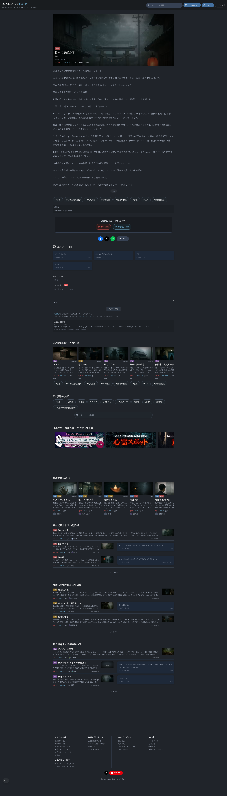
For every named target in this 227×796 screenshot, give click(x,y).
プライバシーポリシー (126, 746)
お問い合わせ (123, 749)
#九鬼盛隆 (91, 199)
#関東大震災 (159, 199)
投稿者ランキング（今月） (65, 763)
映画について (93, 746)
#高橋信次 (105, 199)
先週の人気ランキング (63, 749)
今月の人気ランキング (63, 752)
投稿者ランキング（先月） (65, 766)
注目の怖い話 (60, 741)
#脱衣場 (159, 402)
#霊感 (57, 199)
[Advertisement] (113, 461)
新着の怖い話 (60, 743)
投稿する (151, 746)
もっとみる (113, 572)
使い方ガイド (123, 741)
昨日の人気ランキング (63, 746)
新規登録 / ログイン (155, 749)
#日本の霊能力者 (73, 199)
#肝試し (58, 402)
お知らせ (151, 743)
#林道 (70, 402)
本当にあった (14, 4)
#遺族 (136, 402)
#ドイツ (93, 402)
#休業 (147, 402)
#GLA (145, 199)
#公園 (81, 402)
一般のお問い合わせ (95, 749)
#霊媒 (135, 199)
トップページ (153, 741)
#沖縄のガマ (122, 402)
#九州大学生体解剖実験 (65, 408)
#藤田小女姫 (121, 199)
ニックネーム (58, 276)
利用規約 (57, 314)
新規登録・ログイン (85, 316)
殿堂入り (58, 755)
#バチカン (107, 402)
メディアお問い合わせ (96, 743)
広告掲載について (94, 741)
